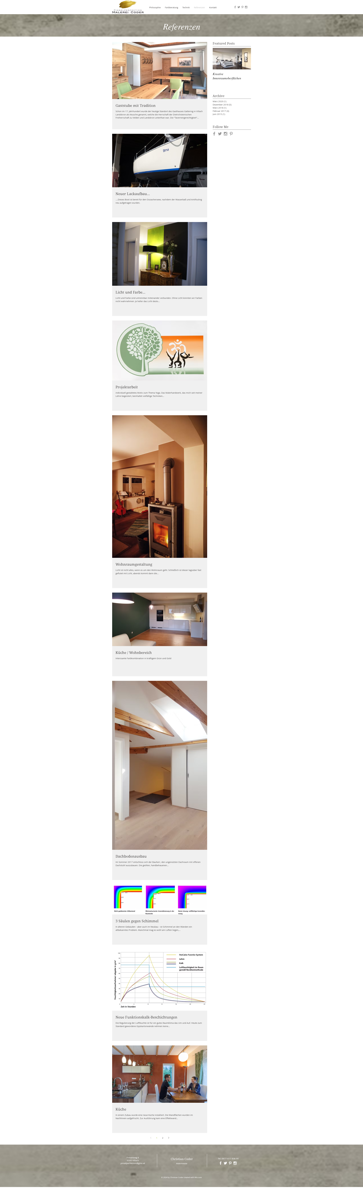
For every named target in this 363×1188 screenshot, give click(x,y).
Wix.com (198, 1177)
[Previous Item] (217, 58)
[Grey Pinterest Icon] (242, 7)
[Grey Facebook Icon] (235, 7)
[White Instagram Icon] (235, 1163)
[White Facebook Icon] (220, 1163)
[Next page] (168, 1137)
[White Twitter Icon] (225, 1163)
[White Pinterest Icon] (230, 1163)
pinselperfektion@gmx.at (133, 1163)
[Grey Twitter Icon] (238, 7)
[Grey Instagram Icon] (246, 7)
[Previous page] (150, 1137)
